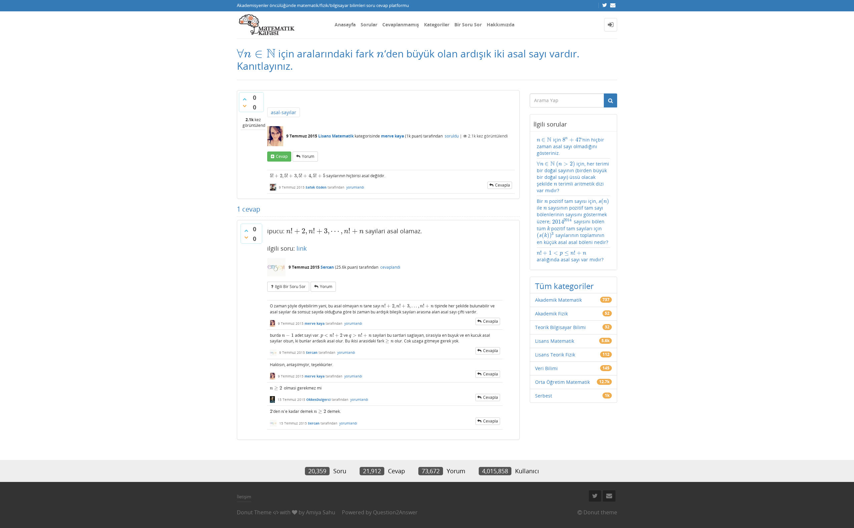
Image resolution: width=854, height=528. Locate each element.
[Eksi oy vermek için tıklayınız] (244, 105)
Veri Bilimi (546, 368)
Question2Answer (395, 512)
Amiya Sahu (320, 512)
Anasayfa (345, 24)
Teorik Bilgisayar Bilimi (560, 327)
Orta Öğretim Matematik (562, 382)
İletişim (244, 497)
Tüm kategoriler (564, 285)
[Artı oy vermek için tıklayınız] (244, 99)
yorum (308, 156)
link (302, 248)
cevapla (502, 185)
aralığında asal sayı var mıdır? (570, 256)
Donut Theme (254, 512)
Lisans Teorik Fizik (555, 354)
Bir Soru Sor (468, 24)
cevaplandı (390, 267)
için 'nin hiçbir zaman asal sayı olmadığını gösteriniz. (570, 146)
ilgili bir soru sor (290, 286)
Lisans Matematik (336, 136)
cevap (282, 156)
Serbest (543, 395)
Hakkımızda (500, 24)
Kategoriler (436, 24)
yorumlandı (355, 187)
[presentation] (256, 53)
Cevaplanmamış (400, 24)
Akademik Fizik (551, 313)
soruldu (452, 136)
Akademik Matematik (558, 300)
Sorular (369, 24)
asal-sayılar (283, 112)
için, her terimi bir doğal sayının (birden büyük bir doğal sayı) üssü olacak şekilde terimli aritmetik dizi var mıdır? (573, 177)
